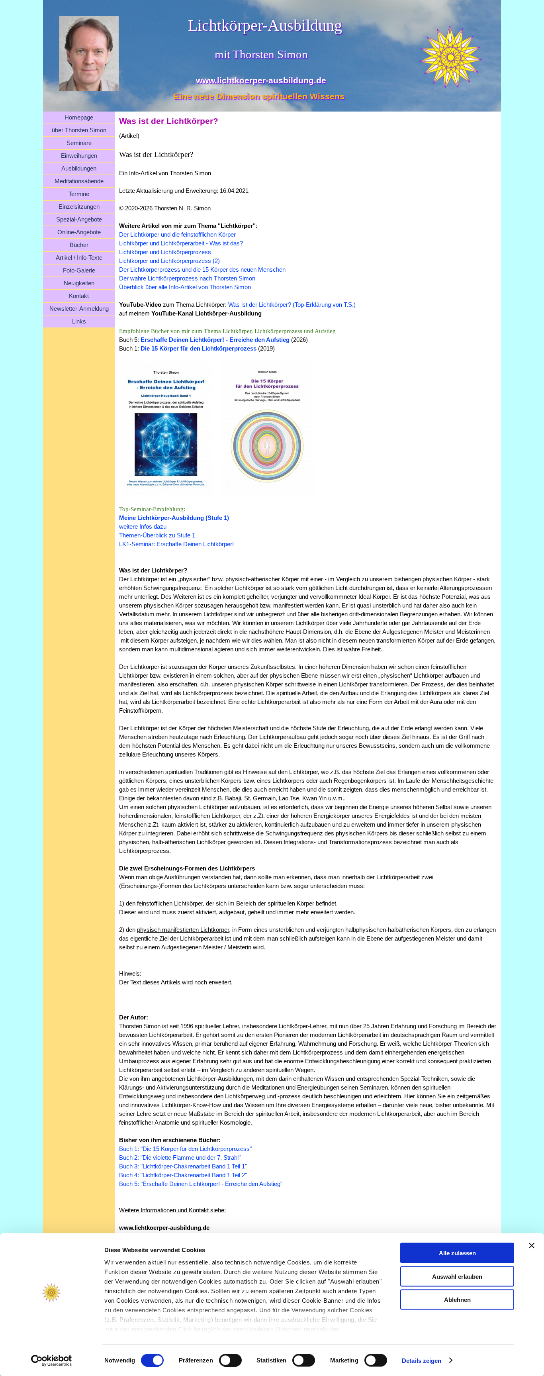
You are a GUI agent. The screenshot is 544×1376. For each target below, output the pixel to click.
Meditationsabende (79, 181)
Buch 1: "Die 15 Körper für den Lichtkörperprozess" (185, 1149)
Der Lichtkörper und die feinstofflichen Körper (177, 234)
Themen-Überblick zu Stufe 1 (157, 535)
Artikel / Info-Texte (79, 258)
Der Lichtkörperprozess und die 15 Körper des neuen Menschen (202, 270)
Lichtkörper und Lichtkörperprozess (165, 252)
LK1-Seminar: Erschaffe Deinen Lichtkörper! (176, 544)
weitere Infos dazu (142, 526)
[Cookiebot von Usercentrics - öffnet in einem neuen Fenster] (51, 1360)
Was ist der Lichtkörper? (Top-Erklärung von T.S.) (292, 305)
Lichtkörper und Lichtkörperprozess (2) (169, 261)
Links (79, 321)
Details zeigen (421, 1360)
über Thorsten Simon (79, 130)
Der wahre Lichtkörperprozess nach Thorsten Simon (187, 278)
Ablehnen (457, 1299)
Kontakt (79, 296)
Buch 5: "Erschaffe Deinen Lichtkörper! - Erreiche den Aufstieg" (200, 1184)
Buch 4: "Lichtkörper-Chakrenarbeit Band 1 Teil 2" (183, 1175)
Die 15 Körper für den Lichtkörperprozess (198, 348)
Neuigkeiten (79, 283)
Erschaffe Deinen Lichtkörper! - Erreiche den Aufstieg (215, 340)
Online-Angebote (79, 232)
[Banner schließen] (531, 1246)
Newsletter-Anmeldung (79, 309)
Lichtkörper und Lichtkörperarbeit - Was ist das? (181, 243)
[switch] (230, 1360)
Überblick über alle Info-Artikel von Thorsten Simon (185, 287)
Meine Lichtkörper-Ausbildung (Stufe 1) (174, 518)
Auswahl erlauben (457, 1276)
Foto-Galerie (79, 270)
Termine (78, 194)
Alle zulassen (457, 1253)
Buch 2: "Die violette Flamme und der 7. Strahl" (180, 1158)
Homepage (79, 117)
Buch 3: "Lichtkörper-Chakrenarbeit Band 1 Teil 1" (183, 1166)
